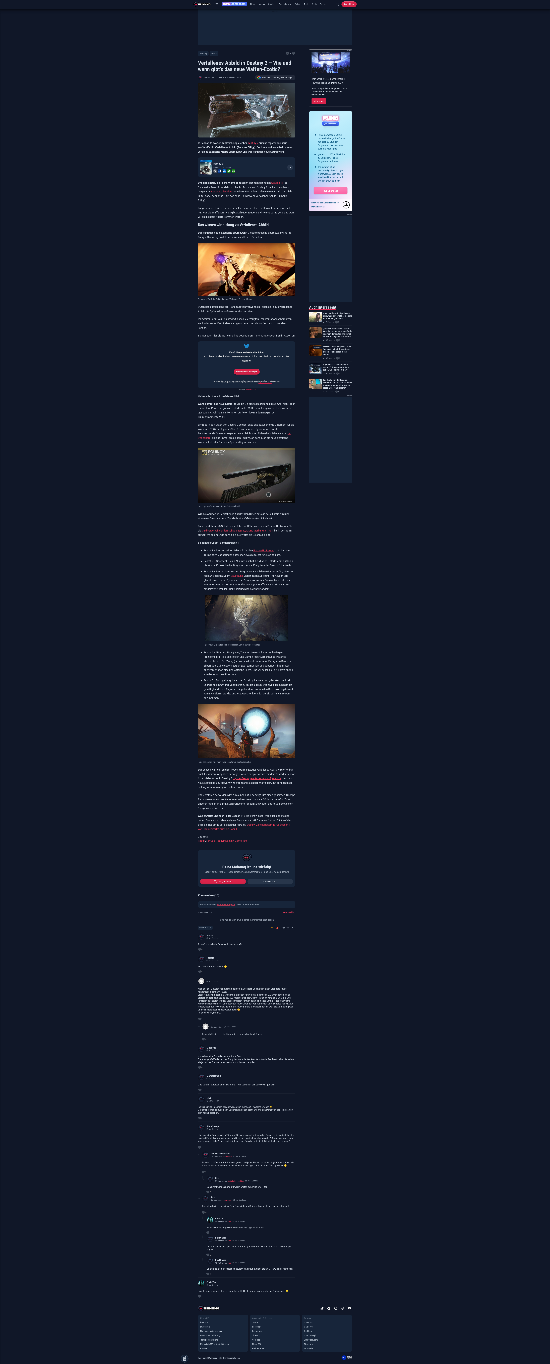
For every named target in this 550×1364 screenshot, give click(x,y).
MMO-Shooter (218, 167)
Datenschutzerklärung (265, 383)
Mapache (211, 1047)
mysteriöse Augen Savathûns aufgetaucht (257, 778)
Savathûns (237, 575)
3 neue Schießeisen (222, 191)
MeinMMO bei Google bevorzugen (277, 77)
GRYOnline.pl (310, 1335)
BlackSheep (213, 1126)
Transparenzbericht (209, 1340)
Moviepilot (308, 1348)
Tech (306, 4)
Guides (323, 4)
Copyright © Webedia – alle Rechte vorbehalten (219, 1358)
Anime (297, 4)
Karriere (203, 1348)
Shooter (228, 167)
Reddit (201, 840)
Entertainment (285, 4)
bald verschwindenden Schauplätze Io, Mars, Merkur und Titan (237, 530)
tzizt (209, 1098)
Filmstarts (308, 1344)
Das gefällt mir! (225, 881)
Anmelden (290, 912)
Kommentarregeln (226, 904)
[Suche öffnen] (337, 4)
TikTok (255, 1322)
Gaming (271, 4)
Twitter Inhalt (250, 390)
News (252, 4)
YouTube (256, 1340)
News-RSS (256, 1344)
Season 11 (277, 182)
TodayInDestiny (225, 840)
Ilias (217, 1178)
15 (284, 53)
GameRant (241, 840)
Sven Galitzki (209, 77)
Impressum (205, 1327)
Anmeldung (349, 4)
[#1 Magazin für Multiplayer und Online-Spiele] (203, 4)
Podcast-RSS (258, 1348)
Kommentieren (270, 881)
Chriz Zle (219, 1218)
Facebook (256, 1327)
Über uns (204, 1322)
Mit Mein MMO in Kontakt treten (214, 1344)
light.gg (210, 840)
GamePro (308, 1327)
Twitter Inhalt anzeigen (246, 372)
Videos (262, 4)
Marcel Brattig (214, 1076)
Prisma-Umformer (263, 550)
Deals (314, 4)
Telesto (210, 958)
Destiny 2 (252, 142)
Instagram (257, 1331)
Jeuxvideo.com (311, 1340)
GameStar (308, 1322)
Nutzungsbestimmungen (211, 1331)
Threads (256, 1335)
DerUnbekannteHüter (220, 1154)
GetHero (308, 1331)
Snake (210, 935)
